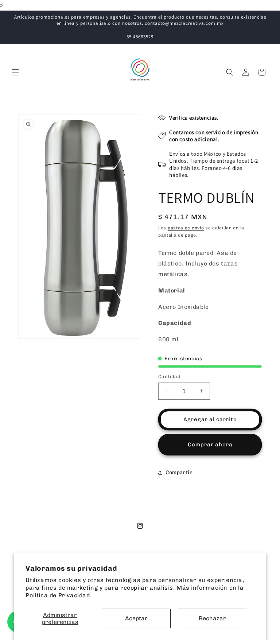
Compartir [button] (179, 472)
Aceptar (136, 618)
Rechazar (212, 618)
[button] (15, 72)
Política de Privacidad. (59, 595)
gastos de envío (186, 227)
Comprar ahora (210, 444)
